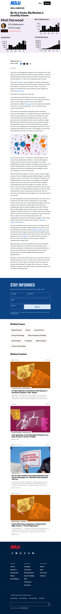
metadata (20, 82)
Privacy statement (23, 598)
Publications (27, 582)
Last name (30, 293)
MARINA (24, 236)
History (12, 575)
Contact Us (13, 569)
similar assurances (19, 91)
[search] (49, 604)
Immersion (28, 104)
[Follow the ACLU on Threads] (29, 553)
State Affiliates (14, 579)
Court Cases (27, 569)
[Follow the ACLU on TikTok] (24, 553)
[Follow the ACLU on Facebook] (12, 553)
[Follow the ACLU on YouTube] (16, 553)
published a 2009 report (39, 230)
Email (12, 299)
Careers (12, 566)
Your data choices (33, 598)
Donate (47, 3)
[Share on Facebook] (21, 64)
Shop (41, 569)
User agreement (14, 598)
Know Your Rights (29, 575)
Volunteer (43, 575)
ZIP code (13, 305)
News (25, 579)
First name (13, 293)
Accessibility (41, 598)
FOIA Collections (29, 572)
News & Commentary (16, 8)
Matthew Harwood (14, 61)
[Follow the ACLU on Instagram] (20, 553)
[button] (27, 64)
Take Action (43, 572)
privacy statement (14, 313)
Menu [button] (40, 3)
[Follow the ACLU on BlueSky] (33, 553)
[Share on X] (24, 64)
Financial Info (14, 572)
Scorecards (27, 585)
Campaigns (27, 566)
